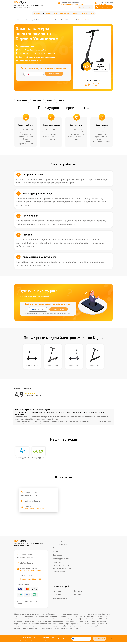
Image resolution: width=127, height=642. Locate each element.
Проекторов (57, 594)
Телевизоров (78, 594)
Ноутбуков (57, 591)
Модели (49, 101)
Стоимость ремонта (60, 541)
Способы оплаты (59, 572)
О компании (37, 13)
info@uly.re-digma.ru (32, 501)
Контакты (83, 13)
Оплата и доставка (60, 544)
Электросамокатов (60, 598)
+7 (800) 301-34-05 (105, 2)
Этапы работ (37, 101)
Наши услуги (58, 562)
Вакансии (74, 13)
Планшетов (77, 591)
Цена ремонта (64, 13)
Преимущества (22, 101)
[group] (22, 453)
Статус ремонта (87, 7)
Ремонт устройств (51, 13)
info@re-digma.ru (26, 563)
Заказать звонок (104, 7)
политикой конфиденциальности (58, 78)
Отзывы (91, 13)
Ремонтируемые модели (62, 559)
